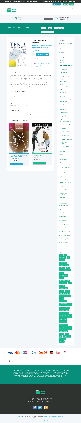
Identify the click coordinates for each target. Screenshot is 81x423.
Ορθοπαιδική (62, 310)
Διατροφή (62, 92)
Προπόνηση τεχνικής (63, 331)
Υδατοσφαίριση (63, 179)
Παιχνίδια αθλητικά (63, 239)
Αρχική (43, 28)
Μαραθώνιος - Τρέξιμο (65, 139)
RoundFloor (46, 420)
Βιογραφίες (63, 69)
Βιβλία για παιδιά (64, 87)
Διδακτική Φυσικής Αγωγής (64, 280)
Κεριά (70, 283)
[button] (26, 41)
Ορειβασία (62, 151)
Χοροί (61, 186)
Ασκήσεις (66, 265)
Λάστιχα (67, 290)
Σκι (60, 170)
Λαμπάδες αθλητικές (64, 231)
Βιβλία (50, 28)
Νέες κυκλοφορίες (63, 301)
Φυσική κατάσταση (67, 336)
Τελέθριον (25, 94)
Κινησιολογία (62, 119)
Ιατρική (61, 104)
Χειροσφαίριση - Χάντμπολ (66, 182)
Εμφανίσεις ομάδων (63, 220)
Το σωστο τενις (37, 155)
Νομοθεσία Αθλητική (64, 149)
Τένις (37, 66)
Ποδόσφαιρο (62, 57)
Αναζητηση (48, 18)
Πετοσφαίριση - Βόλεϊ (65, 156)
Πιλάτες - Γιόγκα (63, 159)
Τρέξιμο (67, 333)
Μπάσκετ (61, 298)
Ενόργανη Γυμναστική (64, 99)
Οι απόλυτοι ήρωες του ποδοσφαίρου (63, 304)
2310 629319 (63, 19)
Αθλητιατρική (62, 260)
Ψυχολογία (62, 200)
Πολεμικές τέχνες (64, 164)
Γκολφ (61, 89)
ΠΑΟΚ (67, 310)
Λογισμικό (61, 212)
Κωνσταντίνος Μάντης (44, 47)
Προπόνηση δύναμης (63, 324)
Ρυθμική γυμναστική (64, 167)
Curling (61, 84)
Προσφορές (62, 333)
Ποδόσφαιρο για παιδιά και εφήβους (64, 316)
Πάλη (61, 154)
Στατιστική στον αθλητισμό (66, 172)
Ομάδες (67, 307)
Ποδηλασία (62, 162)
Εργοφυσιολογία (63, 101)
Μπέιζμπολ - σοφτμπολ (65, 146)
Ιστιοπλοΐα (62, 109)
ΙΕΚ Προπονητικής (64, 107)
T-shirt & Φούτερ (62, 246)
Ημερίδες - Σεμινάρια (64, 235)
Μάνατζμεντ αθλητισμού (65, 131)
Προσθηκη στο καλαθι (42, 54)
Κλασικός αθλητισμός (63, 288)
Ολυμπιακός (62, 307)
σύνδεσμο (36, 114)
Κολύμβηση (62, 128)
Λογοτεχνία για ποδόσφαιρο (64, 293)
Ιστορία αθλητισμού (64, 112)
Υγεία (60, 336)
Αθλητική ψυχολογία (63, 262)
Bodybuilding (63, 81)
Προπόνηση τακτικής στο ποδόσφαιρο (64, 328)
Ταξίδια (61, 177)
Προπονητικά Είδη (63, 216)
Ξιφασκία (62, 54)
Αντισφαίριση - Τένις (59, 28)
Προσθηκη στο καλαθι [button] (16, 163)
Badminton (62, 60)
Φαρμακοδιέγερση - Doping (66, 189)
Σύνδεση (71, 4)
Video (60, 48)
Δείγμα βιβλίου (48, 71)
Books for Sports (62, 257)
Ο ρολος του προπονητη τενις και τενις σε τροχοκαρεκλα (19, 156)
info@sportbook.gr (48, 401)
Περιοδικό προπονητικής (64, 312)
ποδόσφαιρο (62, 341)
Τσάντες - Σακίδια (63, 242)
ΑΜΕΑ (61, 62)
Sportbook (20, 416)
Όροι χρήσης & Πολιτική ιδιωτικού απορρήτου (53, 416)
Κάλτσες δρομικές (63, 224)
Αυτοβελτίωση (63, 76)
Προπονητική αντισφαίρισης (37, 65)
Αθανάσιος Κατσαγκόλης (38, 45)
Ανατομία (61, 265)
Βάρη (61, 79)
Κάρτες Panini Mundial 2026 (65, 43)
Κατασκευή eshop (35, 420)
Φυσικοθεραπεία (63, 197)
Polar (68, 257)
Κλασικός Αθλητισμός (64, 121)
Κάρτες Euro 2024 (63, 227)
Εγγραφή (66, 4)
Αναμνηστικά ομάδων (63, 209)
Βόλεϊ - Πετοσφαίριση (63, 275)
